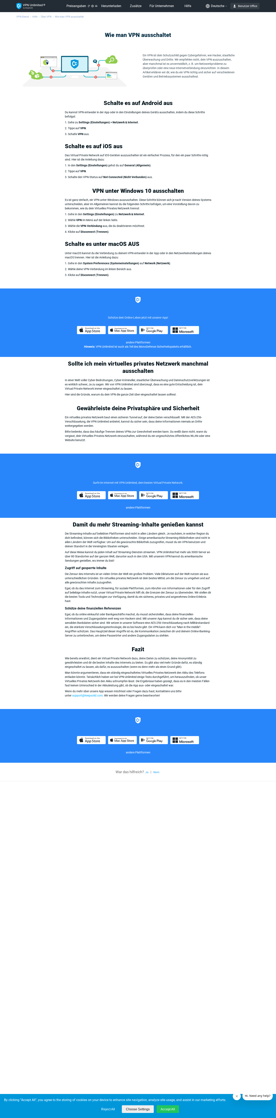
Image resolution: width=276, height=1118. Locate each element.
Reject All (108, 1109)
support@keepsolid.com (87, 695)
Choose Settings (138, 1109)
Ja (147, 772)
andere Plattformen (138, 507)
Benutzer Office (247, 6)
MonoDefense (147, 346)
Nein (156, 772)
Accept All (168, 1109)
